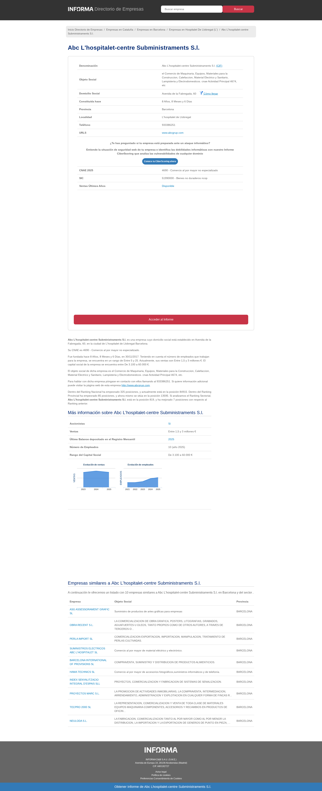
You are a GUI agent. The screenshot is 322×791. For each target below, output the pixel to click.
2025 (171, 439)
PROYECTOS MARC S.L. (85, 693)
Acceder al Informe (161, 319)
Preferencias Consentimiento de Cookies (161, 778)
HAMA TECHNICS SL (82, 671)
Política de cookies (161, 775)
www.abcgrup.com (173, 132)
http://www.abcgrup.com (135, 385)
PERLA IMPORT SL (81, 638)
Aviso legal (161, 772)
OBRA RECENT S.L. (82, 624)
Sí (169, 423)
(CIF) (219, 65)
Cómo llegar (210, 93)
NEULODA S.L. (78, 720)
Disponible (168, 185)
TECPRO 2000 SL (80, 707)
